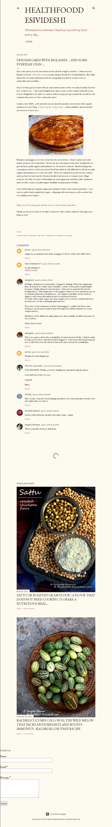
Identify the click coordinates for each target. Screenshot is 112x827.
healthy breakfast (29, 235)
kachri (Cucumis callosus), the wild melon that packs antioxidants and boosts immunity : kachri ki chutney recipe (55, 724)
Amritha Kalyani (32, 411)
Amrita (28, 394)
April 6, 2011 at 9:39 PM (41, 395)
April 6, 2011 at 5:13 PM (40, 352)
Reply (27, 258)
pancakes (68, 235)
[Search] (93, 7)
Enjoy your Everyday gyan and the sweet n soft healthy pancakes (46, 205)
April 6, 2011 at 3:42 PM (51, 264)
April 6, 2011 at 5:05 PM (44, 333)
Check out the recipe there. (51, 107)
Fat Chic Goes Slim (34, 366)
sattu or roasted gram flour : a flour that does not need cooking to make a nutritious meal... (56, 599)
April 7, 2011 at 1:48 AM (50, 411)
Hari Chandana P (33, 263)
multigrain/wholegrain (54, 235)
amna (27, 250)
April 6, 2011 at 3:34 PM (40, 250)
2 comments (28, 734)
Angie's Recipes (32, 425)
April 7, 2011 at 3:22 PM (50, 425)
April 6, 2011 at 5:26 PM (53, 366)
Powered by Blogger (58, 814)
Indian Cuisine (31, 270)
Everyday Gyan (39, 74)
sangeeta (29, 280)
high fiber (41, 235)
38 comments (28, 609)
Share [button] (19, 232)
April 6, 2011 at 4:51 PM (44, 280)
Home (29, 41)
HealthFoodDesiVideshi (54, 15)
